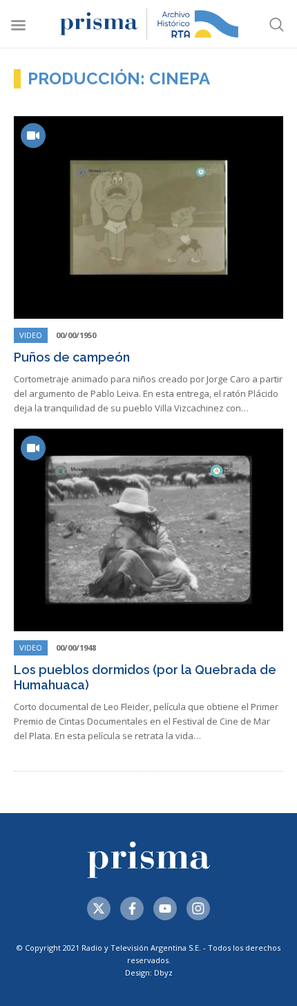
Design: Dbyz (149, 972)
